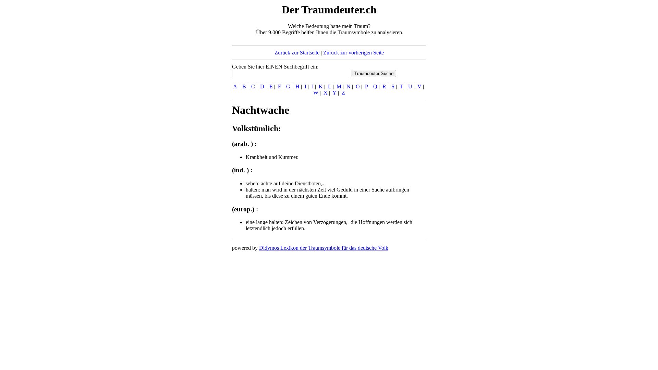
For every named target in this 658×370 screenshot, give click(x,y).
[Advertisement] (190, 105)
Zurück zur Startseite (297, 53)
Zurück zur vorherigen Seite (353, 53)
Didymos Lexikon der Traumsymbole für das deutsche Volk (323, 248)
